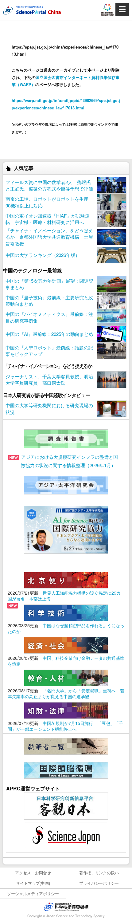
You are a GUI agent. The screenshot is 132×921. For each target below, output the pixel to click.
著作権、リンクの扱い (99, 873)
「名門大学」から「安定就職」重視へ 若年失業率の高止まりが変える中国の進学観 (66, 693)
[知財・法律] (66, 709)
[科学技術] (66, 612)
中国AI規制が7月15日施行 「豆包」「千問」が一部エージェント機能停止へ (65, 726)
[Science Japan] (66, 834)
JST (66, 906)
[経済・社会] (66, 644)
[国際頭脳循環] (66, 769)
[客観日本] (66, 805)
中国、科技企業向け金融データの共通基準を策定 (66, 661)
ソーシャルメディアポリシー (33, 893)
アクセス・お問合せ (33, 873)
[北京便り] (66, 579)
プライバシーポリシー (99, 883)
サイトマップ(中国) (33, 883)
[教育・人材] (66, 677)
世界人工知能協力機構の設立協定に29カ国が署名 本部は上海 (64, 595)
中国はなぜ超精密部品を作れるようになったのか (66, 628)
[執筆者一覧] (66, 745)
